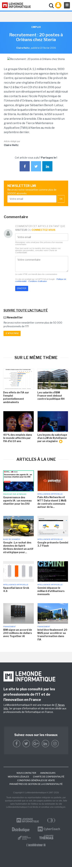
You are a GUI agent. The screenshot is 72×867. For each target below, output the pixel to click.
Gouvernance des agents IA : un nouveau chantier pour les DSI (17, 500)
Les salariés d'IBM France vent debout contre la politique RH (50, 395)
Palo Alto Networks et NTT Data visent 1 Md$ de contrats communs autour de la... (51, 502)
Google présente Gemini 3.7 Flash (52, 544)
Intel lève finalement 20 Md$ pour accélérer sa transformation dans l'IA (52, 634)
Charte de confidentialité (48, 776)
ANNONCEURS (47, 773)
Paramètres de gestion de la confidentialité (36, 784)
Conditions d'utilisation (37, 281)
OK (61, 199)
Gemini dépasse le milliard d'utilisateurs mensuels (50, 591)
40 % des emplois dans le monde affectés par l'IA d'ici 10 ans (17, 438)
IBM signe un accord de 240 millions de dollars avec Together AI (17, 633)
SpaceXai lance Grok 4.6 (16, 589)
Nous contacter (26, 773)
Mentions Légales (18, 776)
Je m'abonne (12, 333)
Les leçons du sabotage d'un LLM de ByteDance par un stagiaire (52, 438)
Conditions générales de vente (36, 780)
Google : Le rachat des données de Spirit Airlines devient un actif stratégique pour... (18, 547)
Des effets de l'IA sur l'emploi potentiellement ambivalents (16, 397)
